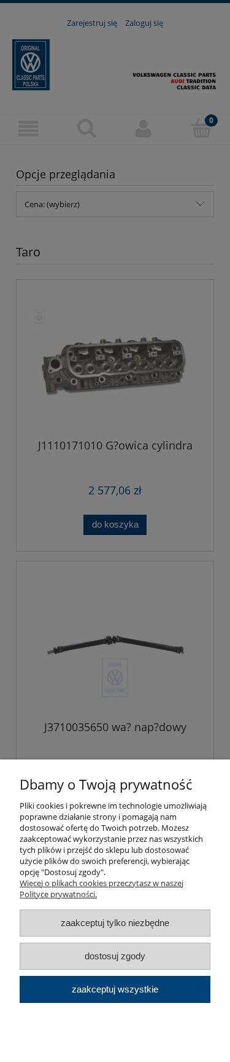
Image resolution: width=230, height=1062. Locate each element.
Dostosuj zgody (115, 956)
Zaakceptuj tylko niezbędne (115, 922)
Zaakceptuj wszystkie (115, 989)
